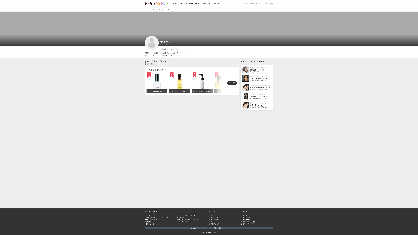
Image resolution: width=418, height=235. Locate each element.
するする (167, 9)
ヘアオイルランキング (156, 70)
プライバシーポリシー (184, 222)
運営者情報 (181, 217)
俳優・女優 (264, 68)
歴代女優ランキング (257, 70)
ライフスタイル (214, 3)
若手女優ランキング (257, 105)
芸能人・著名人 (194, 3)
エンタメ (173, 3)
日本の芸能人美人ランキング (260, 87)
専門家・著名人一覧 (248, 222)
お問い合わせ (149, 224)
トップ (147, 9)
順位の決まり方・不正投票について (157, 217)
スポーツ (204, 3)
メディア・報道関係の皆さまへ (187, 219)
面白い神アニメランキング (259, 96)
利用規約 (148, 222)
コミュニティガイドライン (186, 215)
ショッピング (182, 3)
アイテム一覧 (245, 217)
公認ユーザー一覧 (247, 224)
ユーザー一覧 (156, 9)
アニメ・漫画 (261, 94)
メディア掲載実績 (151, 219)
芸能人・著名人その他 (267, 85)
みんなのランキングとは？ (154, 215)
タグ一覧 (244, 215)
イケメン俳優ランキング (258, 79)
